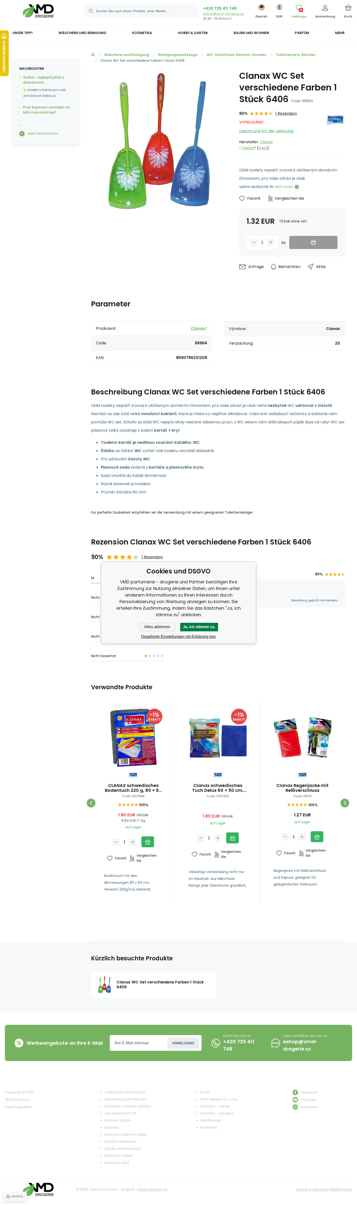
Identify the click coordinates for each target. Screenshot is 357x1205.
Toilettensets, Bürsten (295, 54)
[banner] (38, 12)
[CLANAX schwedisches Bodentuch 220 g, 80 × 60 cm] (133, 738)
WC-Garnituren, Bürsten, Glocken (236, 54)
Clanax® (248, 148)
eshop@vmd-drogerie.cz (223, 13)
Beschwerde (210, 1120)
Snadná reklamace (120, 1141)
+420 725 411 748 (220, 8)
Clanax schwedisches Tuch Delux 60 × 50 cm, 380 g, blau (218, 788)
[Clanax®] (335, 130)
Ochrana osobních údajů (125, 1134)
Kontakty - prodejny (217, 1113)
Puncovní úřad (116, 1162)
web (263, 148)
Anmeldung (183, 1043)
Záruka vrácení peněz (122, 1148)
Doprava (111, 1127)
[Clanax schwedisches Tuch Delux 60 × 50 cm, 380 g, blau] (218, 738)
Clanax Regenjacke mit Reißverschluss (302, 788)
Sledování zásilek (118, 1155)
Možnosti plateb (117, 1120)
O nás (205, 1092)
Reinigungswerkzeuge (177, 54)
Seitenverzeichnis (152, 1189)
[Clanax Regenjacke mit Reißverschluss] (302, 738)
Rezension (208, 1127)
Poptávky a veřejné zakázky (127, 1106)
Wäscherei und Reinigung (126, 54)
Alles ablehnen (157, 627)
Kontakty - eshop (215, 1106)
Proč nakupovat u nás (218, 1099)
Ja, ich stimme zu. (199, 627)
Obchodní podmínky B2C (125, 1099)
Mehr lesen (284, 186)
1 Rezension (286, 113)
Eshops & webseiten (313, 1189)
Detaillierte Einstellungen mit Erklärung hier (178, 636)
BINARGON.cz (341, 1189)
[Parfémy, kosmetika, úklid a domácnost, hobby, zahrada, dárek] (93, 54)
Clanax (266, 142)
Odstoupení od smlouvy (124, 1092)
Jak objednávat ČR (120, 1113)
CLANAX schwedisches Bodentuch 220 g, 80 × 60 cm (133, 788)
